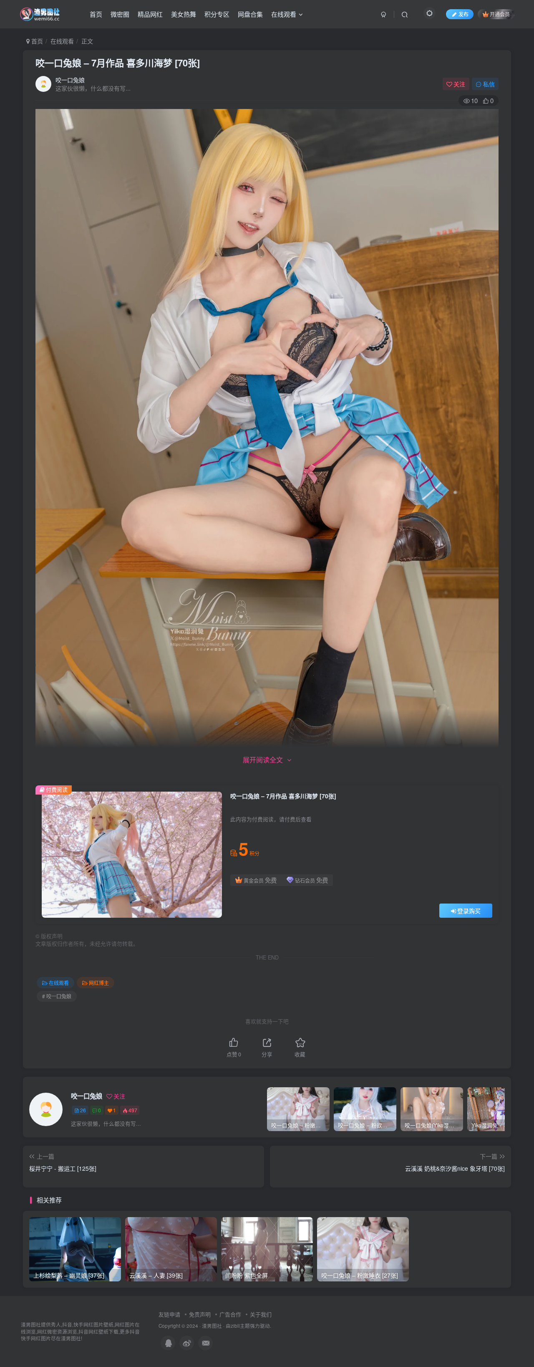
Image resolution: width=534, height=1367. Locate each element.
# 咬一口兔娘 (56, 996)
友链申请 (169, 1314)
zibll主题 (240, 1325)
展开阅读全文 (263, 760)
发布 (463, 14)
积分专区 (216, 14)
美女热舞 (183, 14)
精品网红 (150, 14)
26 (83, 1110)
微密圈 (120, 14)
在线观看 (283, 14)
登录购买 (469, 910)
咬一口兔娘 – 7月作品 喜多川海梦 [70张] (117, 62)
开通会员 (500, 14)
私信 (489, 84)
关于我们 (261, 1314)
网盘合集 (250, 14)
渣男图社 (212, 1325)
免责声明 (200, 1314)
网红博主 (99, 982)
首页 (96, 14)
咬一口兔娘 (70, 80)
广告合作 (230, 1314)
